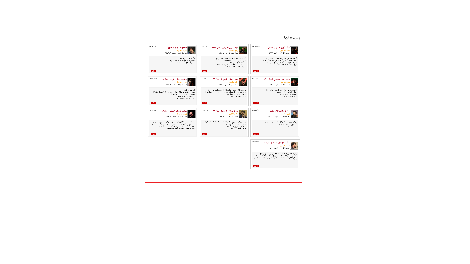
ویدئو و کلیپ (311, 65)
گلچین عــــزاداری (313, 161)
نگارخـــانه (309, 61)
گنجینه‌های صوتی (314, 121)
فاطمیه (308, 141)
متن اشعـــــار (311, 53)
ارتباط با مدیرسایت (314, 86)
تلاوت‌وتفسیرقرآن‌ (313, 101)
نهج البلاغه (310, 113)
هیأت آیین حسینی (314, 78)
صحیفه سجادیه (312, 109)
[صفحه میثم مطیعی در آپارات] (205, 187)
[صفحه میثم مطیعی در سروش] (220, 187)
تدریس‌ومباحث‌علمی (315, 117)
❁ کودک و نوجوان (314, 169)
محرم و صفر (311, 137)
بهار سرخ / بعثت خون (315, 133)
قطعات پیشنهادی (313, 165)
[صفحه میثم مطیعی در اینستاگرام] (241, 187)
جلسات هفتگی (312, 129)
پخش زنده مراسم (313, 74)
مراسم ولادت (311, 149)
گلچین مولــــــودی (313, 157)
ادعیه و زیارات (312, 105)
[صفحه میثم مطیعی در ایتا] (226, 187)
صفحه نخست (312, 49)
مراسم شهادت (312, 153)
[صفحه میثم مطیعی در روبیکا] (210, 187)
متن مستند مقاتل (313, 57)
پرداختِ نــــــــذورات (314, 82)
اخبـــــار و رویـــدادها (314, 69)
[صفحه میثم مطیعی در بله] (215, 187)
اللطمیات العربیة (313, 125)
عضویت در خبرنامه (314, 183)
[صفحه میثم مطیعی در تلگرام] (231, 187)
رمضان (308, 145)
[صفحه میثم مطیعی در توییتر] (236, 187)
